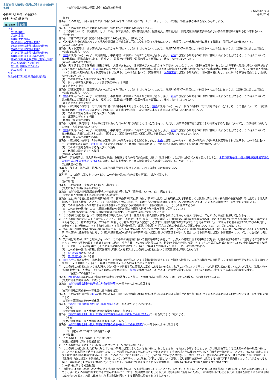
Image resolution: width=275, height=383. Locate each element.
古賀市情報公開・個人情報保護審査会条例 (106, 324)
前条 (95, 68)
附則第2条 (74, 276)
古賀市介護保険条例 (92, 303)
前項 (65, 55)
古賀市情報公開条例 (92, 283)
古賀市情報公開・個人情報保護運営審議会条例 (109, 314)
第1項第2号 (74, 252)
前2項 (133, 269)
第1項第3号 (74, 256)
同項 (173, 55)
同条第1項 (170, 72)
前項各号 (68, 259)
